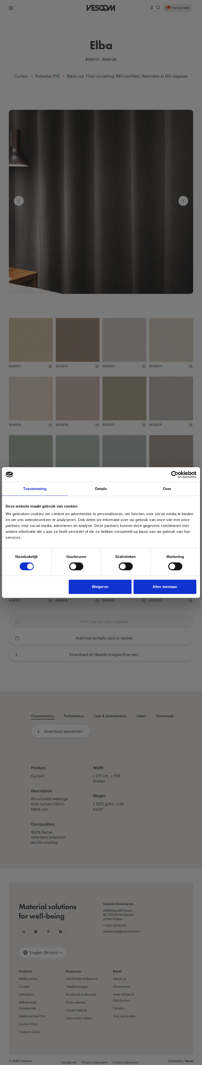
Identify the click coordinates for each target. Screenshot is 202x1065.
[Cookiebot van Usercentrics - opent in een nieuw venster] (174, 474)
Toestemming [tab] (35, 489)
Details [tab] (101, 489)
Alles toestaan (164, 587)
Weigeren (100, 587)
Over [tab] (167, 489)
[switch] (76, 566)
